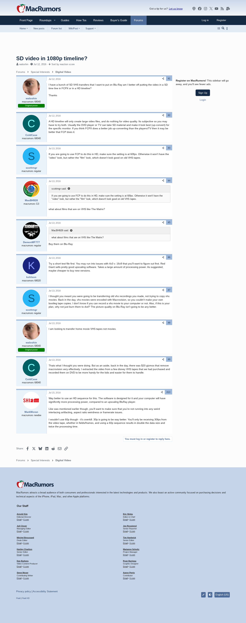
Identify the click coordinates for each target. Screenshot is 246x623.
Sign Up (202, 92)
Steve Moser (22, 573)
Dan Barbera (22, 561)
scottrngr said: (59, 188)
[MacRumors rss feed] (222, 8)
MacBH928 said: (60, 230)
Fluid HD (26, 598)
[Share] (163, 78)
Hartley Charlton (24, 549)
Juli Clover (22, 526)
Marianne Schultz (131, 549)
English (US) (222, 594)
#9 (169, 359)
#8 (169, 322)
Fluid (18, 598)
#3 (169, 148)
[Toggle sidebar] (227, 28)
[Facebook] (200, 8)
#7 (169, 290)
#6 (169, 257)
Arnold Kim (22, 514)
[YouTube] (216, 8)
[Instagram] (205, 8)
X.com (26, 520)
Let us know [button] (176, 8)
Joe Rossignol (130, 526)
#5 (169, 222)
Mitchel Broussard (25, 538)
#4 (169, 180)
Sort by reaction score (63, 64)
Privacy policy (23, 591)
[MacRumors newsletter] (228, 8)
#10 (168, 392)
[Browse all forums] (219, 28)
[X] (211, 8)
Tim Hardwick (129, 538)
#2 (169, 115)
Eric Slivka (128, 514)
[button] (44, 20)
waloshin (23, 64)
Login (203, 99)
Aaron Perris (129, 573)
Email (19, 520)
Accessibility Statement (45, 591)
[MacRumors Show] (194, 8)
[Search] (223, 28)
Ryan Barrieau (129, 561)
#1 (169, 78)
